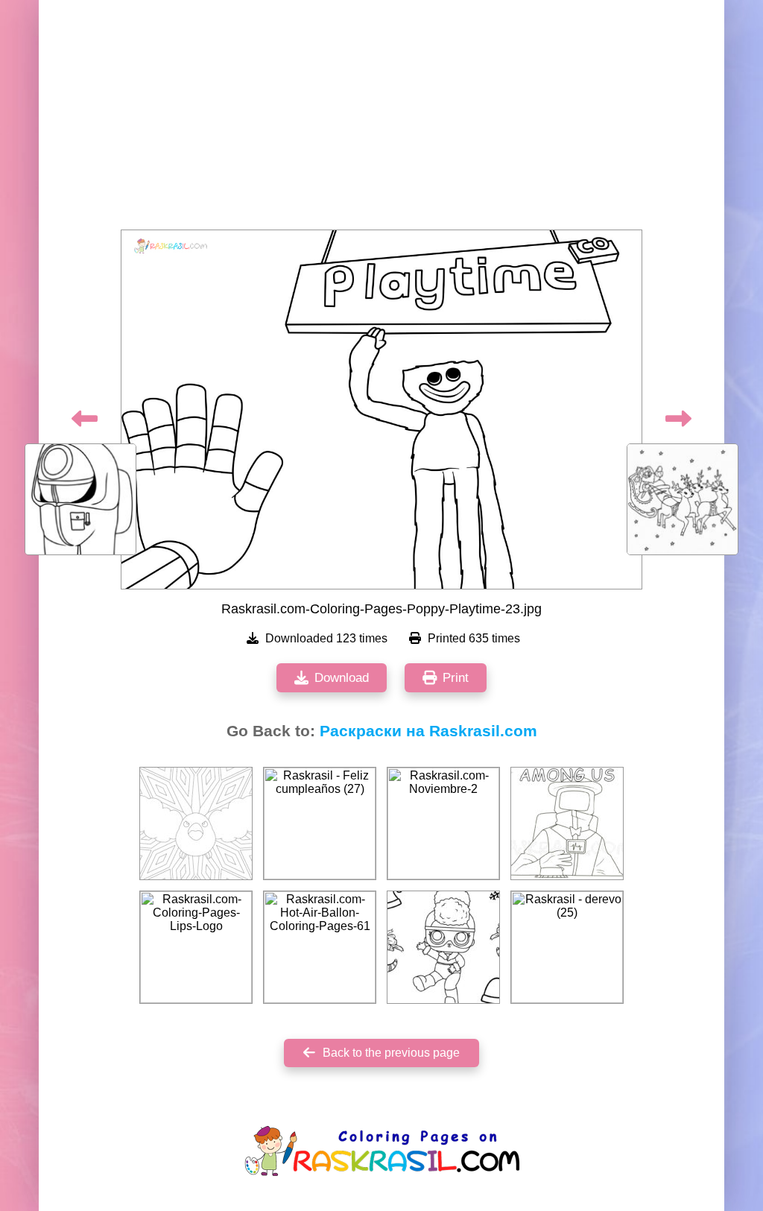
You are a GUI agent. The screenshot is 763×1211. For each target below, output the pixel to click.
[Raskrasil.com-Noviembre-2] (443, 823)
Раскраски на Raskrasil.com (428, 731)
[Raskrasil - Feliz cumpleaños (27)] (319, 823)
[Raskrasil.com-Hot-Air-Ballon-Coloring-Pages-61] (319, 947)
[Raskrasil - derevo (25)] (567, 947)
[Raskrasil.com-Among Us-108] (567, 823)
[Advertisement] (381, 119)
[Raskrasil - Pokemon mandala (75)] (196, 823)
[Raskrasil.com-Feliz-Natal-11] (443, 947)
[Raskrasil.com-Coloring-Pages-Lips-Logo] (196, 947)
